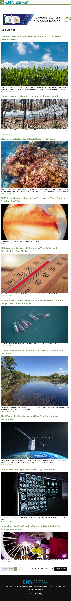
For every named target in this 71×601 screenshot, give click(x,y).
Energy (30, 586)
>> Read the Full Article (7, 91)
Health (30, 589)
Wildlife (51, 586)
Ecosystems (37, 586)
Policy (56, 586)
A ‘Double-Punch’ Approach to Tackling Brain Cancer (28, 469)
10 (42, 569)
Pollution (45, 586)
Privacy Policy (44, 598)
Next (46, 569)
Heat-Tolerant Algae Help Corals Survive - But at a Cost (29, 138)
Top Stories (9, 586)
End (52, 569)
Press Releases (38, 589)
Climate (24, 586)
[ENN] (17, 2)
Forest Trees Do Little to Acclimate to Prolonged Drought (30, 96)
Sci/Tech (62, 586)
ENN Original (17, 586)
